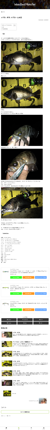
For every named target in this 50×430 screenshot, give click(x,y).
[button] (46, 236)
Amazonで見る (16, 277)
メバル (4, 11)
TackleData (5, 28)
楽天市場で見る (28, 277)
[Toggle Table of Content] (13, 25)
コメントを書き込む (25, 412)
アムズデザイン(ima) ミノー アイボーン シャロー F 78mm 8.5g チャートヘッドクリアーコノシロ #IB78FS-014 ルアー (28, 271)
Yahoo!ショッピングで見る (41, 277)
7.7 (3, 27)
